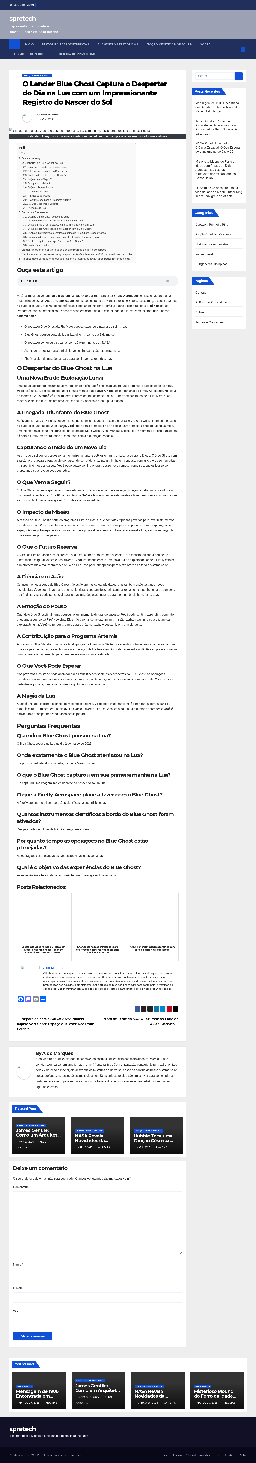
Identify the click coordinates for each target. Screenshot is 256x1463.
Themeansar (74, 1455)
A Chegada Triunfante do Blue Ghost (47, 171)
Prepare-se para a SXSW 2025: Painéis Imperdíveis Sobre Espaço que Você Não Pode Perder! (55, 1024)
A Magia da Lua (37, 207)
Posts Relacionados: (39, 245)
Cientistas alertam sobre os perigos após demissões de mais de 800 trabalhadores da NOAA (77, 254)
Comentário (22, 1187)
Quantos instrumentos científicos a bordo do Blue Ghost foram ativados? (67, 233)
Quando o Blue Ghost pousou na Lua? (48, 216)
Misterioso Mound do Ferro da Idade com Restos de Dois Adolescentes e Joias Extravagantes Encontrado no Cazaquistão (215, 170)
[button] (237, 49)
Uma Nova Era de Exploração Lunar (47, 167)
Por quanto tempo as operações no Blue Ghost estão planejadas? (63, 237)
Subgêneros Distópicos (117, 44)
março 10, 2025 (29, 1403)
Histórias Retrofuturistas (65, 44)
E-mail (18, 1288)
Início (29, 44)
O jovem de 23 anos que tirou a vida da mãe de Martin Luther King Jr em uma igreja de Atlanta (218, 192)
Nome (18, 1264)
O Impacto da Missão (39, 183)
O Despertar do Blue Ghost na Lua (42, 162)
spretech (22, 18)
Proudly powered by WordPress (26, 1455)
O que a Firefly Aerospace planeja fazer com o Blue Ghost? (60, 228)
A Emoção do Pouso (39, 195)
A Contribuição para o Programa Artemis (49, 199)
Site (15, 1311)
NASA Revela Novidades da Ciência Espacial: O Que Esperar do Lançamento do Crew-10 (218, 147)
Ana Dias (104, 1147)
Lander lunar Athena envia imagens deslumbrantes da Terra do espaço (64, 249)
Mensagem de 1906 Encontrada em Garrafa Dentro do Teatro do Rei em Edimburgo (217, 107)
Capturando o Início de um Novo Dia (47, 175)
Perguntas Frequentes (35, 212)
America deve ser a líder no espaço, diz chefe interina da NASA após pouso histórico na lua (76, 258)
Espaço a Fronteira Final (37, 76)
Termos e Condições (30, 54)
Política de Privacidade (77, 54)
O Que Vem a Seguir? (40, 179)
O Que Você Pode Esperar (43, 203)
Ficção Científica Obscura (169, 44)
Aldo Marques (50, 114)
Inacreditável (204, 254)
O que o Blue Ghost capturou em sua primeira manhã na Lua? (61, 224)
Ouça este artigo (31, 158)
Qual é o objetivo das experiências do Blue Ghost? (55, 241)
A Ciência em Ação (38, 191)
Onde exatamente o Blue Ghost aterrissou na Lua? (55, 220)
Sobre (205, 44)
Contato (200, 292)
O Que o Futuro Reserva (41, 187)
